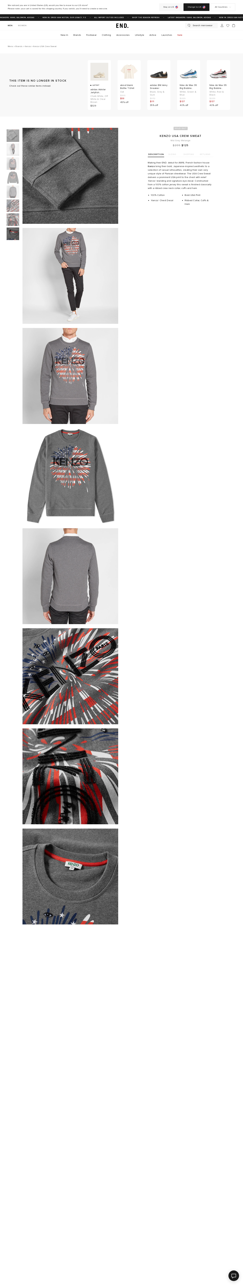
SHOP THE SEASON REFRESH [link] (135, 18)
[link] (121, 25)
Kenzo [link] (151, 166)
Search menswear (202, 25)
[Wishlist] (227, 25)
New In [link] (64, 35)
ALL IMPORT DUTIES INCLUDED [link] (99, 18)
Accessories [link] (123, 35)
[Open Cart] (233, 25)
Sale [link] (179, 35)
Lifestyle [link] (139, 35)
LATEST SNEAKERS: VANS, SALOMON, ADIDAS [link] (179, 18)
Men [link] (10, 25)
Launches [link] (167, 35)
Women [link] (22, 25)
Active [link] (152, 35)
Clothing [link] (106, 35)
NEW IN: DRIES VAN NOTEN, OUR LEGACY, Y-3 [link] (54, 18)
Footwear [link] (91, 35)
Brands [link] (77, 35)
